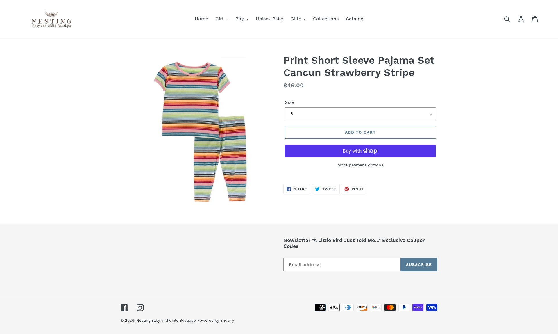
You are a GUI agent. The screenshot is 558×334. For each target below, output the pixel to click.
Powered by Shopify (215, 320)
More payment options (360, 165)
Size (289, 102)
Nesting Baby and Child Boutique (166, 320)
